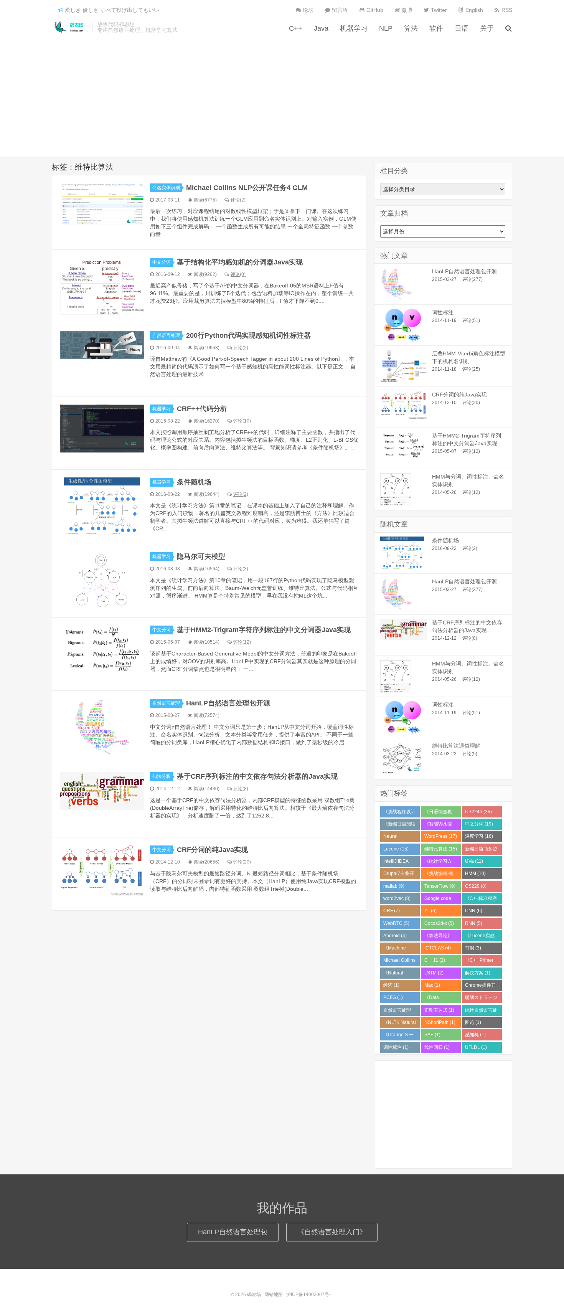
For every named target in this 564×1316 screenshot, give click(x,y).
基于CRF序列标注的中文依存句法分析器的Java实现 (257, 776)
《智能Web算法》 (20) (438, 825)
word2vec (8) (397, 898)
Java (321, 28)
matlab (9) (393, 886)
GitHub (374, 10)
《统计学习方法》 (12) (438, 863)
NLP (385, 28)
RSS (506, 10)
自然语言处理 (166, 335)
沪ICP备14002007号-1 (309, 1294)
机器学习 (354, 28)
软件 (436, 28)
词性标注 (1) (396, 1047)
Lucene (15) (396, 849)
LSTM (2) (434, 973)
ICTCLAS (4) (437, 948)
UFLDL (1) (476, 1047)
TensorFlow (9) (439, 886)
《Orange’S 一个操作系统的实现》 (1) (399, 1036)
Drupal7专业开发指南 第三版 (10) (398, 875)
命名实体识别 (166, 187)
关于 (487, 28)
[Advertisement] (282, 91)
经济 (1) (391, 985)
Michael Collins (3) (399, 962)
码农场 (70, 27)
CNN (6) (473, 910)
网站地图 (273, 1294)
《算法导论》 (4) (438, 937)
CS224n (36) (478, 811)
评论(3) (240, 568)
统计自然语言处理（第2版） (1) (481, 1011)
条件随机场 (194, 482)
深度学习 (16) (479, 836)
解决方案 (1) (477, 973)
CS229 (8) (475, 886)
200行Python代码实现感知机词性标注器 (248, 335)
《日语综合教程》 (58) (438, 813)
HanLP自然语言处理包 (232, 1232)
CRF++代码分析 (202, 409)
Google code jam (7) (437, 900)
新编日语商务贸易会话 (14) (481, 850)
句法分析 (161, 776)
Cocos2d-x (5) (439, 923)
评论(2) (238, 200)
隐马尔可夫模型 (201, 556)
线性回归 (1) (437, 1047)
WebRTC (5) (396, 923)
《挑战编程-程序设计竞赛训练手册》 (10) (440, 875)
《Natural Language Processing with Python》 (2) (399, 974)
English (473, 10)
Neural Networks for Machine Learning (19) (397, 838)
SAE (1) (432, 1034)
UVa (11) (474, 861)
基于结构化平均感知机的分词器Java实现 (240, 262)
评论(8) (240, 788)
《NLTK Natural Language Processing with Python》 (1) (399, 1024)
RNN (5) (473, 923)
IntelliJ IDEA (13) (396, 863)
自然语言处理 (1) (397, 1011)
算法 (411, 28)
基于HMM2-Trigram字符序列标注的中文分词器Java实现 (264, 630)
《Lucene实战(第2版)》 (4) (480, 937)
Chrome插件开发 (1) (480, 986)
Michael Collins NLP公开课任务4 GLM (247, 188)
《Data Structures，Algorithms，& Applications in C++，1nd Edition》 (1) (439, 999)
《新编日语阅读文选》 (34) (399, 825)
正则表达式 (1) (439, 1010)
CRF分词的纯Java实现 (212, 850)
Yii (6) (430, 910)
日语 (461, 28)
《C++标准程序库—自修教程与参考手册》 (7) (481, 900)
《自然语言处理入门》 (331, 1232)
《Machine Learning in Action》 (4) (395, 949)
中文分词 (161, 262)
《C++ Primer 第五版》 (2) (479, 962)
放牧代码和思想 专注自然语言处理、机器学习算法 (137, 27)
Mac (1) (432, 985)
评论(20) (242, 862)
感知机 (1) (475, 1034)
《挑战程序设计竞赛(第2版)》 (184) (399, 813)
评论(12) (242, 642)
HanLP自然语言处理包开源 (228, 703)
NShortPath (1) (439, 1022)
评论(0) (238, 274)
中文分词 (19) (479, 824)
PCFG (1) (393, 997)
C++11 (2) (434, 960)
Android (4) (395, 935)
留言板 (339, 10)
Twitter (438, 10)
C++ (295, 28)
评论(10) (242, 421)
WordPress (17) (440, 836)
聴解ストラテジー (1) (481, 999)
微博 (406, 10)
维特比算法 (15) (440, 849)
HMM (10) (475, 873)
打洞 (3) (473, 948)
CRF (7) (391, 910)
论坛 (307, 10)
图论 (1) (473, 1022)
